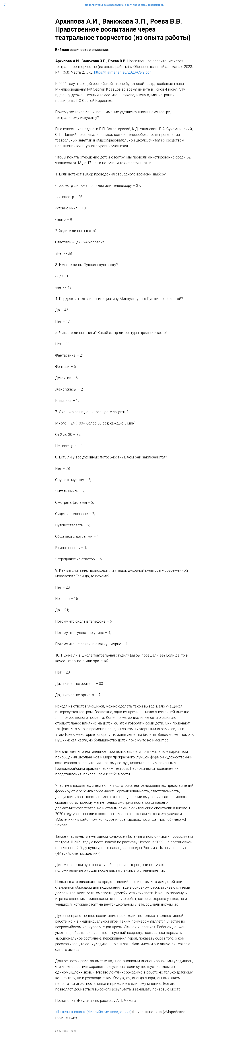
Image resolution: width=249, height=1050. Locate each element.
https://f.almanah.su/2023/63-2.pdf (122, 72)
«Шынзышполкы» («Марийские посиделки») (93, 1012)
